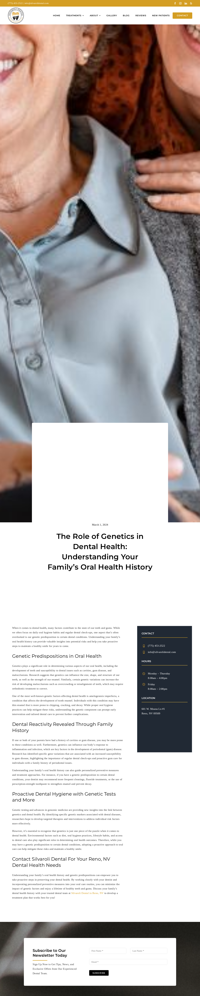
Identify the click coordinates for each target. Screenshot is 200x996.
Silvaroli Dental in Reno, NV (87, 893)
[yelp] (191, 3)
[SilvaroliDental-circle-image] (16, 8)
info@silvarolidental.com (37, 3)
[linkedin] (186, 3)
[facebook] (175, 3)
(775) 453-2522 (15, 3)
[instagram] (180, 3)
